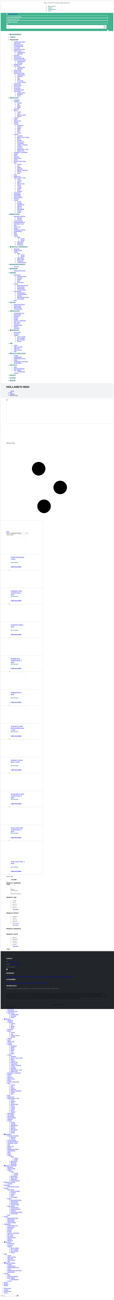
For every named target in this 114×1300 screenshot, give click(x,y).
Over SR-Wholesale (30, 976)
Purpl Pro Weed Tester (20, 161)
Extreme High (16, 923)
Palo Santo (17, 323)
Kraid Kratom (21, 287)
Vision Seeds (17, 91)
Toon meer (15, 909)
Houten (19, 126)
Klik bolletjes (20, 209)
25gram (23, 238)
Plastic (19, 107)
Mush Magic (20, 241)
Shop (53, 976)
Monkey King (17, 158)
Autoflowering (21, 52)
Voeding (16, 335)
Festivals (13, 365)
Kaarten (16, 319)
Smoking (19, 191)
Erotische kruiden (21, 276)
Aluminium (20, 125)
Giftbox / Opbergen (22, 144)
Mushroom (14, 268)
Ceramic (19, 103)
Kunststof (19, 168)
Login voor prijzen (16, 871)
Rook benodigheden (19, 368)
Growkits (9, 1183)
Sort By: (8, 533)
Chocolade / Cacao (19, 223)
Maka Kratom (21, 288)
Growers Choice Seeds (20, 59)
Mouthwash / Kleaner (19, 229)
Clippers (16, 118)
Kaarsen (16, 317)
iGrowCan (16, 333)
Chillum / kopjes (21, 115)
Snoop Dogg (17, 192)
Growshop (15, 330)
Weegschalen (17, 195)
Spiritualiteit (15, 311)
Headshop (15, 97)
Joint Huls (20, 147)
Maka (18, 237)
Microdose (20, 243)
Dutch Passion (17, 56)
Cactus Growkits (18, 220)
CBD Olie (16, 348)
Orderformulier (49, 976)
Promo (19, 95)
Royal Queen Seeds (19, 73)
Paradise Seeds (18, 71)
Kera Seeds (17, 65)
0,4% (14, 900)
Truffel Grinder (18, 250)
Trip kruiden (20, 282)
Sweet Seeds (17, 88)
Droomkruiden (21, 293)
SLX (18, 131)
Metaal (19, 106)
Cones (15, 119)
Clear (14, 918)
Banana (15, 937)
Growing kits (17, 332)
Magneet (19, 206)
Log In (50, 10)
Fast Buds (16, 55)
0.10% (15, 906)
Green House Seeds (19, 58)
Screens (19, 201)
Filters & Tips (17, 121)
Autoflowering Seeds (19, 41)
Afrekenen (24, 976)
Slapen (15, 360)
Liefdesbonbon (18, 231)
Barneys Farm (17, 50)
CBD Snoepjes (18, 350)
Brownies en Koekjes (19, 216)
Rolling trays (17, 176)
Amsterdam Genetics (19, 49)
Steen (18, 173)
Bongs (15, 110)
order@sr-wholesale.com (15, 964)
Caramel (15, 942)
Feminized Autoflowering (14, 890)
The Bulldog (17, 194)
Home (7, 976)
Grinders (16, 124)
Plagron (19, 341)
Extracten (19, 278)
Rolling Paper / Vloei (22, 149)
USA (18, 77)
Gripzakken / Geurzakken (20, 152)
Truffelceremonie (15, 1180)
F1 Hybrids (20, 80)
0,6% (14, 902)
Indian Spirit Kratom (22, 285)
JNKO (15, 155)
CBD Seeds (17, 43)
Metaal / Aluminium (22, 170)
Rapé (18, 281)
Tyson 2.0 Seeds (21, 82)
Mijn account (51, 6)
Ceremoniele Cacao (19, 313)
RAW (15, 174)
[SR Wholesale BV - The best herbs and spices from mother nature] (11, 14)
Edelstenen (17, 316)
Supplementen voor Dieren (21, 361)
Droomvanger (17, 314)
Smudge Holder (18, 325)
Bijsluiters (71, 976)
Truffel (19, 132)
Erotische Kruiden (22, 294)
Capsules (19, 203)
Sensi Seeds (17, 86)
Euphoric (15, 921)
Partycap (19, 207)
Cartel (18, 179)
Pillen (15, 232)
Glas (18, 104)
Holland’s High (18, 64)
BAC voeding (21, 338)
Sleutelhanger (20, 204)
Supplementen (17, 363)
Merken (13, 380)
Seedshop (14, 39)
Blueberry (15, 939)
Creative (15, 920)
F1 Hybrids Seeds (18, 46)
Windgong (10, 1240)
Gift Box (16, 122)
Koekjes (19, 219)
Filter (8, 949)
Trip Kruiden (20, 298)
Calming (15, 916)
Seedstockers (17, 83)
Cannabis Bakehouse (19, 222)
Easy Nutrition (21, 339)
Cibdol (15, 345)
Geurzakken (20, 143)
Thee (15, 225)
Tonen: (8, 876)
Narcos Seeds (17, 70)
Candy (15, 941)
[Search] (17, 1296)
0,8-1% (15, 904)
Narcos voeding (21, 336)
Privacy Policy (42, 976)
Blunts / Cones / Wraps (23, 137)
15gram (23, 240)
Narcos (16, 159)
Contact (50, 7)
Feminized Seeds (18, 44)
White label (20, 261)
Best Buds (16, 109)
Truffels (16, 235)
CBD (18, 79)
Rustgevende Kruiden (23, 297)
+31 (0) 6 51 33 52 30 (13, 961)
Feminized (20, 53)
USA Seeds (17, 47)
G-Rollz (16, 134)
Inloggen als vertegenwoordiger (62, 976)
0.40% (15, 907)
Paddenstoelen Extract (20, 270)
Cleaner (19, 112)
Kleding (13, 378)
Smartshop (15, 214)
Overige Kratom (21, 290)
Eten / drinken (17, 370)
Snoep (15, 234)
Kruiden (13, 272)
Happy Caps (17, 226)
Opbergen (16, 198)
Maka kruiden (17, 291)
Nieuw (13, 37)
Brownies (19, 217)
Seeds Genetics (18, 85)
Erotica (13, 375)
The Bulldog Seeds (19, 89)
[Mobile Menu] (7, 24)
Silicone (19, 116)
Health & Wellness (18, 353)
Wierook (16, 326)
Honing (16, 228)
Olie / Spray (17, 322)
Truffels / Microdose (19, 247)
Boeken (13, 1132)
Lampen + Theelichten (20, 320)
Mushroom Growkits (17, 264)
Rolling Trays (20, 150)
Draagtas (19, 140)
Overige (19, 186)
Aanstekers (17, 100)
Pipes (15, 162)
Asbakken (16, 101)
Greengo (19, 180)
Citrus (14, 944)
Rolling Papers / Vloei (20, 177)
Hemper (16, 153)
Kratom (19, 279)
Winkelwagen (51, 9)
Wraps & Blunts (18, 197)
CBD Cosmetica (18, 347)
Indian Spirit (17, 275)
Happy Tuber (20, 259)
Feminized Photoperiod (16, 893)
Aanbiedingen (16, 34)
